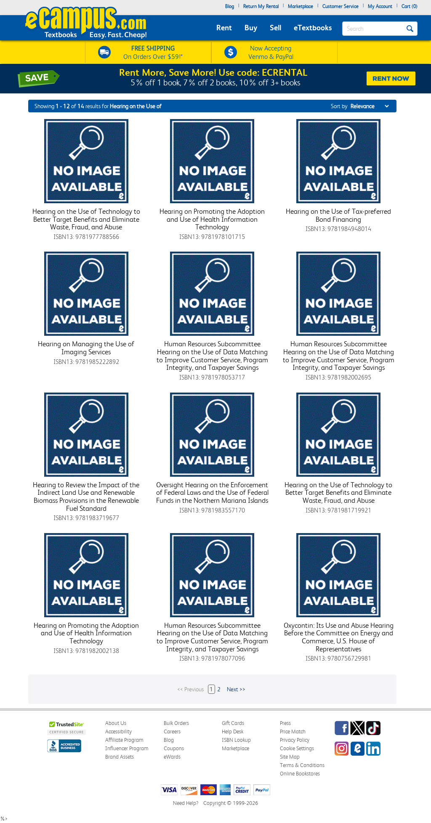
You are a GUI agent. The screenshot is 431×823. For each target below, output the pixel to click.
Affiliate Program (124, 740)
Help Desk (232, 731)
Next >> (236, 689)
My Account (380, 6)
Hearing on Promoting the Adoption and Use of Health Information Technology (212, 219)
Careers (172, 731)
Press (285, 723)
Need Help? (185, 803)
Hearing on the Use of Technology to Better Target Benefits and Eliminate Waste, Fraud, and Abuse (86, 219)
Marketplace (300, 6)
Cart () (410, 6)
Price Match (293, 731)
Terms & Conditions (302, 765)
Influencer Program (127, 748)
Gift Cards (233, 723)
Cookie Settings (297, 748)
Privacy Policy (294, 740)
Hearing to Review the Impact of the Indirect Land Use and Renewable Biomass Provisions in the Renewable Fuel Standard (86, 496)
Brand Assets (119, 757)
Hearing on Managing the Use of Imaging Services (86, 348)
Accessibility (118, 731)
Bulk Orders (176, 723)
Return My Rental (261, 6)
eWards (172, 757)
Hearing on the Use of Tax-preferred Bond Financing (338, 215)
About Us (115, 723)
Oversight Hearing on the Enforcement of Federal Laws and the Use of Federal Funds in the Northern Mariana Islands (212, 492)
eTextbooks (313, 27)
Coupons (174, 748)
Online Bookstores (300, 773)
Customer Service (340, 6)
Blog (229, 6)
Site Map (290, 757)
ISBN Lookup (236, 740)
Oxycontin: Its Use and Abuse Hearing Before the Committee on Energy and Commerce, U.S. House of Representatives (339, 637)
